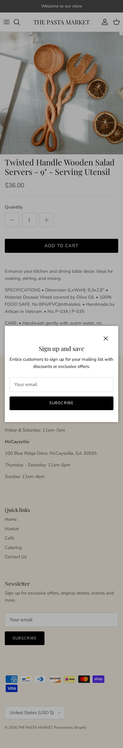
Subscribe (61, 403)
